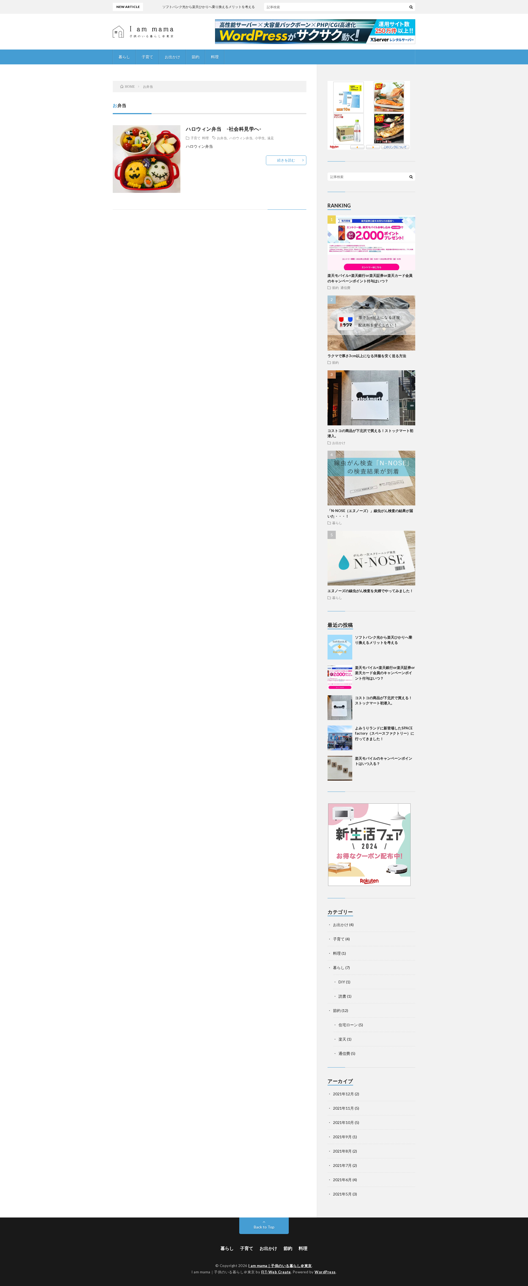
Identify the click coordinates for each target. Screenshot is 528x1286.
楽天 (342, 1039)
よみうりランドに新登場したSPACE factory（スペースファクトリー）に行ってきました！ (384, 733)
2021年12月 (343, 1093)
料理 (215, 56)
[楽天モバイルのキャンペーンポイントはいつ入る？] (340, 768)
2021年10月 (343, 1122)
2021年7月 (342, 1165)
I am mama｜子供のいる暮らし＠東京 (280, 1265)
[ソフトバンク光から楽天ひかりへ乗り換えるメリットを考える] (340, 647)
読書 (342, 996)
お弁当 (222, 137)
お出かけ (172, 56)
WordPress (325, 1272)
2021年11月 (343, 1108)
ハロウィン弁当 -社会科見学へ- (223, 129)
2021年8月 (342, 1151)
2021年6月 (342, 1179)
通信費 (345, 287)
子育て (147, 56)
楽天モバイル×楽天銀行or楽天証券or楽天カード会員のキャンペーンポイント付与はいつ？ (385, 672)
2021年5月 (342, 1194)
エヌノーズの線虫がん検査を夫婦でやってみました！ (370, 591)
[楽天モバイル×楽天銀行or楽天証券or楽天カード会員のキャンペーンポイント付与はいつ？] (340, 677)
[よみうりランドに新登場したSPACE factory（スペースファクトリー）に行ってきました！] (340, 738)
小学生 (260, 137)
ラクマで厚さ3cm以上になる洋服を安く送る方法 (367, 356)
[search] (411, 7)
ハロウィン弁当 (240, 137)
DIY (342, 981)
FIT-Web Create (276, 1272)
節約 (195, 56)
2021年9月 (342, 1136)
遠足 (270, 137)
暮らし (124, 56)
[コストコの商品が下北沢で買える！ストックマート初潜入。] (340, 707)
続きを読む (286, 160)
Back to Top (264, 1227)
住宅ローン (348, 1024)
